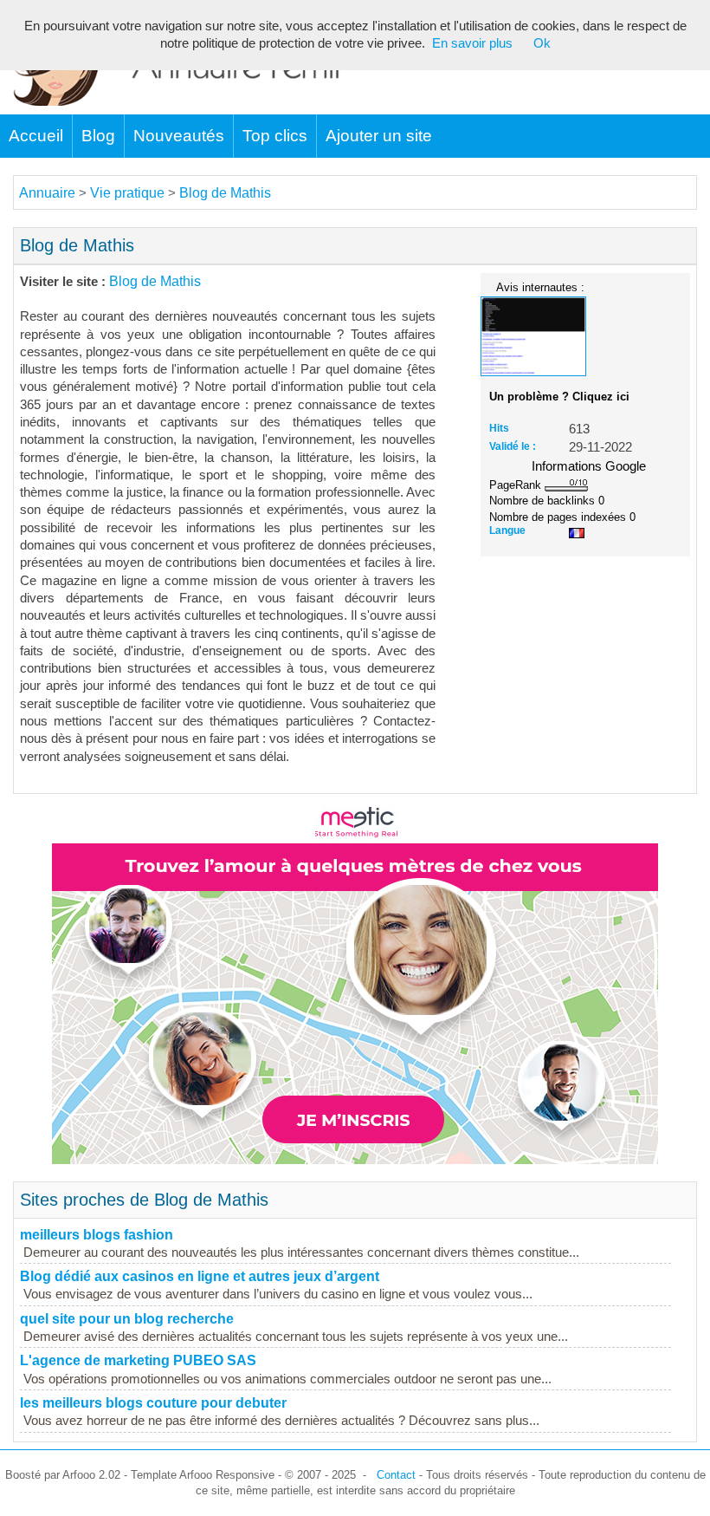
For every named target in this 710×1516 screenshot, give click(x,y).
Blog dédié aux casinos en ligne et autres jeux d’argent (199, 1276)
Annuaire (47, 192)
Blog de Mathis (225, 192)
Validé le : (512, 446)
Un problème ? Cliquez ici (559, 396)
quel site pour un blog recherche (127, 1318)
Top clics (274, 136)
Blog (98, 136)
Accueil (36, 136)
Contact (396, 1474)
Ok (542, 43)
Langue (507, 530)
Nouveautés (178, 136)
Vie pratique (127, 192)
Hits (499, 428)
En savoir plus (472, 43)
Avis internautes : (540, 287)
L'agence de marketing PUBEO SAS (138, 1360)
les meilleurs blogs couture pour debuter (153, 1403)
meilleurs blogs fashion (96, 1234)
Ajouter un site (379, 136)
